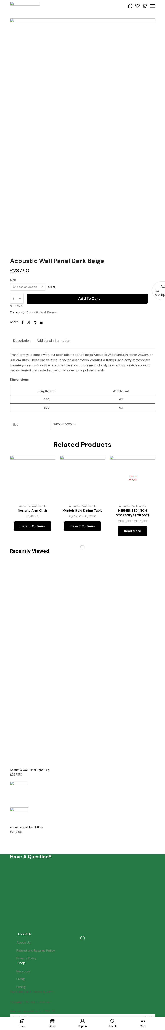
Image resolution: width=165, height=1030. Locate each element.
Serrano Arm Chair (32, 510)
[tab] (22, 341)
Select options (47, 474)
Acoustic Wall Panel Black (26, 827)
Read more (132, 531)
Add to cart (89, 298)
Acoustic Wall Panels (41, 312)
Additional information (53, 340)
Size (13, 280)
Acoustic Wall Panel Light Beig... (30, 770)
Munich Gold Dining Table (82, 510)
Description (22, 340)
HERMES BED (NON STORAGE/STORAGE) (132, 512)
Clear (51, 287)
